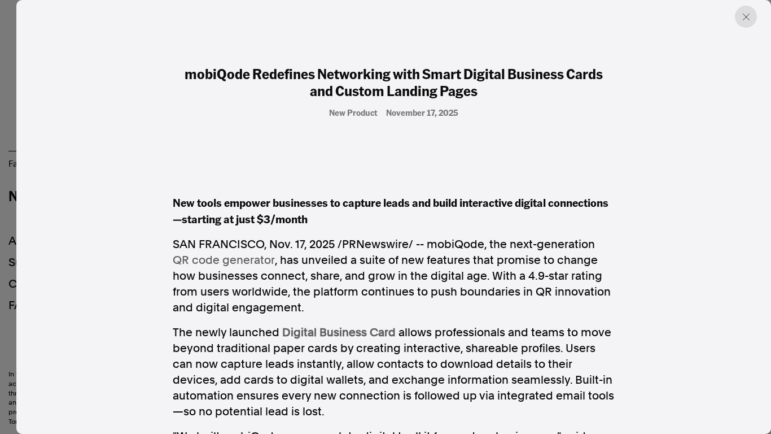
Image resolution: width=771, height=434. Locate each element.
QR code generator (224, 260)
